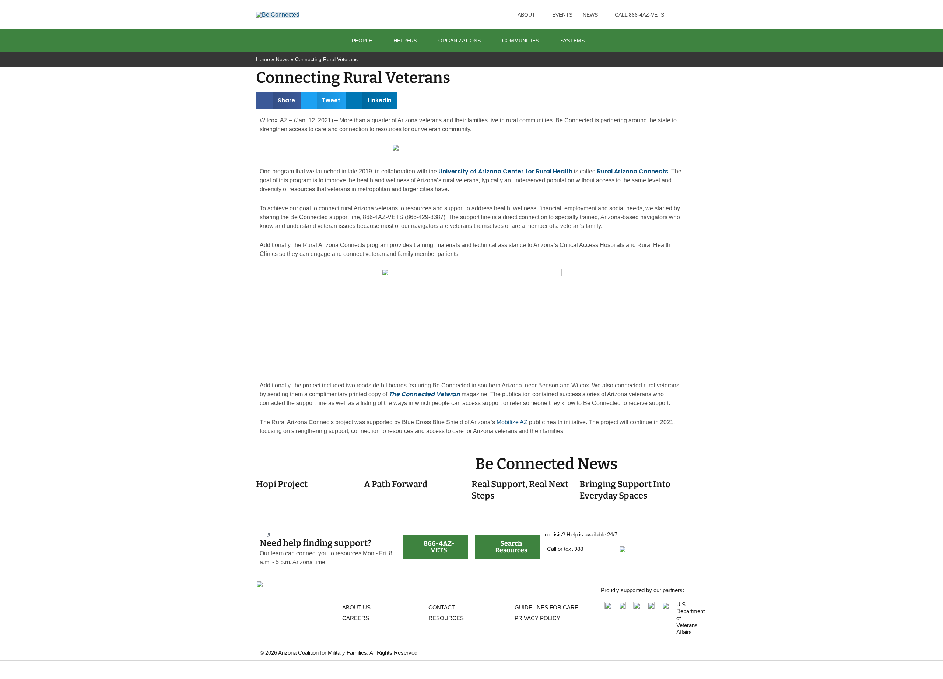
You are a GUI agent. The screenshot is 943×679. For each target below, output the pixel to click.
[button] (538, 15)
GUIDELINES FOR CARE (546, 607)
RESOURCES (446, 618)
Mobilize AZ (512, 422)
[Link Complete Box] (310, 490)
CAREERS (355, 618)
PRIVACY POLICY (537, 618)
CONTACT (441, 607)
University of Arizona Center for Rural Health (505, 171)
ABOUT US (356, 607)
